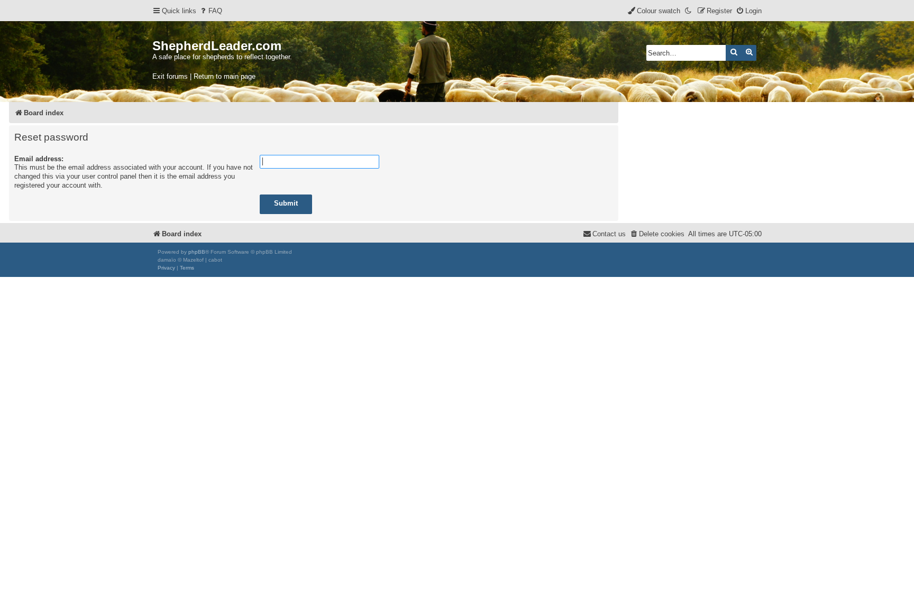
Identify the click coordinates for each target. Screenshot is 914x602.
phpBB (196, 252)
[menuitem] (210, 10)
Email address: (38, 159)
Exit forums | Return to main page (203, 76)
